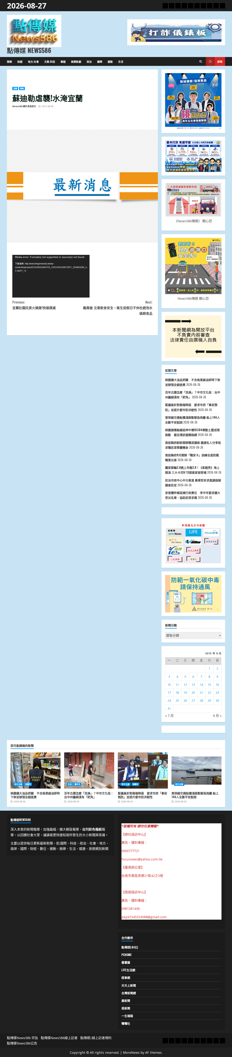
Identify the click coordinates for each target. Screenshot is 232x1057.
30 (217, 701)
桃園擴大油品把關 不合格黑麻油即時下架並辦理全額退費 (36, 770)
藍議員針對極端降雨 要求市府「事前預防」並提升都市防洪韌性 (143, 770)
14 (201, 685)
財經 (19, 61)
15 (209, 685)
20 (193, 693)
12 (185, 685)
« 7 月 (169, 715)
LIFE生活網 (128, 970)
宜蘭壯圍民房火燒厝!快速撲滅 (34, 305)
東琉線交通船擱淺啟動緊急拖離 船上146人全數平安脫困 (196, 770)
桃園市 (28, 784)
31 (169, 709)
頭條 (9, 61)
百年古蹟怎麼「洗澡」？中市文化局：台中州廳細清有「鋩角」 (89, 770)
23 (217, 693)
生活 (120, 61)
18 (177, 693)
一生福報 (127, 1016)
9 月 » (217, 715)
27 (193, 701)
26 (185, 701)
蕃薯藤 (125, 962)
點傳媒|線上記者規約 (95, 1038)
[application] (51, 276)
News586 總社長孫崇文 (24, 106)
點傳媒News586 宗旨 (22, 1038)
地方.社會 (33, 61)
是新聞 (125, 1008)
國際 (99, 61)
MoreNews (131, 1052)
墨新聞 (125, 1000)
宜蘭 (15, 88)
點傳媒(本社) (129, 947)
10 (169, 685)
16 (217, 685)
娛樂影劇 (76, 61)
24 (169, 701)
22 (209, 693)
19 (185, 693)
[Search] (200, 61)
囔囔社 (125, 1023)
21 (201, 693)
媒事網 (125, 977)
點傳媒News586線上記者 (59, 1038)
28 (201, 701)
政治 (89, 61)
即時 (219, 61)
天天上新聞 (128, 985)
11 (177, 685)
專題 (63, 61)
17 (169, 693)
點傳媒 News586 (29, 50)
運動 (110, 61)
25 (177, 701)
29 (209, 701)
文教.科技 (49, 61)
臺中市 (77, 784)
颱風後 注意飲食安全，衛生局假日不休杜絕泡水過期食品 (117, 307)
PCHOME (126, 955)
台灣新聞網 (128, 993)
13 (193, 685)
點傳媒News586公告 (22, 1043)
